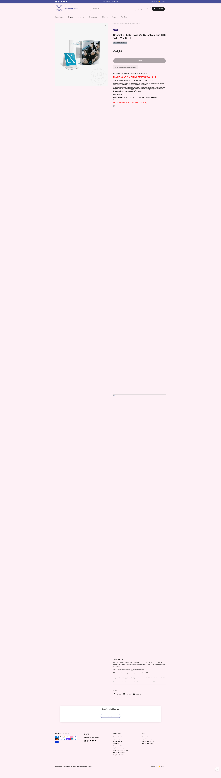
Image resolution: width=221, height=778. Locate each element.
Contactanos (116, 739)
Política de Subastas (119, 752)
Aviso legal (145, 737)
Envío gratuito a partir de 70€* (110, 1)
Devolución (116, 743)
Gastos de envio (117, 741)
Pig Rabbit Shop (75, 766)
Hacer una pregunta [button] (110, 716)
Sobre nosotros (117, 737)
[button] (158, 9)
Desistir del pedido (118, 748)
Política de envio (117, 746)
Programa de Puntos (119, 755)
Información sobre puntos (120, 750)
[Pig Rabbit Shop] (66, 8)
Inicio (114, 23)
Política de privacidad (148, 741)
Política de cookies (147, 743)
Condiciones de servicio (149, 739)
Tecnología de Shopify (86, 766)
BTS (118, 23)
